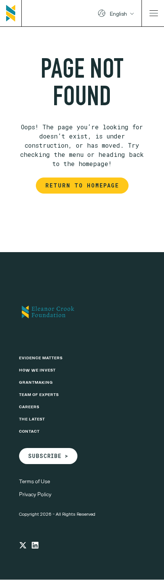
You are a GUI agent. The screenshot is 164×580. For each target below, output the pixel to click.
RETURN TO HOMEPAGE (82, 185)
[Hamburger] (154, 13)
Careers (29, 406)
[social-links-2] (35, 545)
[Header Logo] (14, 13)
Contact (29, 431)
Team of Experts (39, 394)
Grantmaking (36, 382)
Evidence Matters (41, 357)
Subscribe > (48, 455)
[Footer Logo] (82, 312)
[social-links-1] (23, 545)
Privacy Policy (35, 494)
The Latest (32, 419)
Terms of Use (34, 481)
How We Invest (37, 370)
